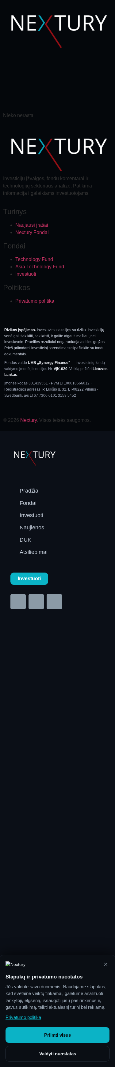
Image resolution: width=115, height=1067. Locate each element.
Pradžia (29, 491)
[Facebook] (18, 601)
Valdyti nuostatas (57, 1053)
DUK (25, 540)
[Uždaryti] (106, 964)
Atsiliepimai (34, 552)
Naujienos (32, 527)
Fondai (28, 503)
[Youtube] (54, 601)
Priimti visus (57, 1035)
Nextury (28, 420)
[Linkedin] (36, 601)
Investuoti (31, 515)
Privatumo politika (23, 1017)
